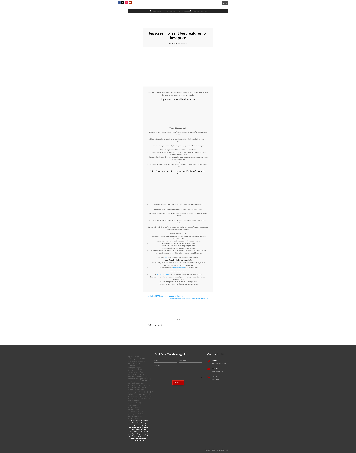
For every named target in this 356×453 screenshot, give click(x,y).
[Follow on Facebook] (119, 2)
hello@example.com (217, 371)
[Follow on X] (122, 2)
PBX (166, 11)
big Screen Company (163, 274)
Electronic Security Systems (188, 11)
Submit (178, 382)
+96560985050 (215, 379)
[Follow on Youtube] (130, 2)
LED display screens (179, 268)
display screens (155, 11)
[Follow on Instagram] (126, 2)
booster (204, 11)
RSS (166, 258)
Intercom (173, 11)
